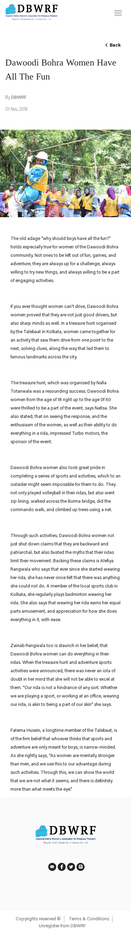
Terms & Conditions (89, 919)
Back (115, 45)
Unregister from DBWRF (62, 926)
